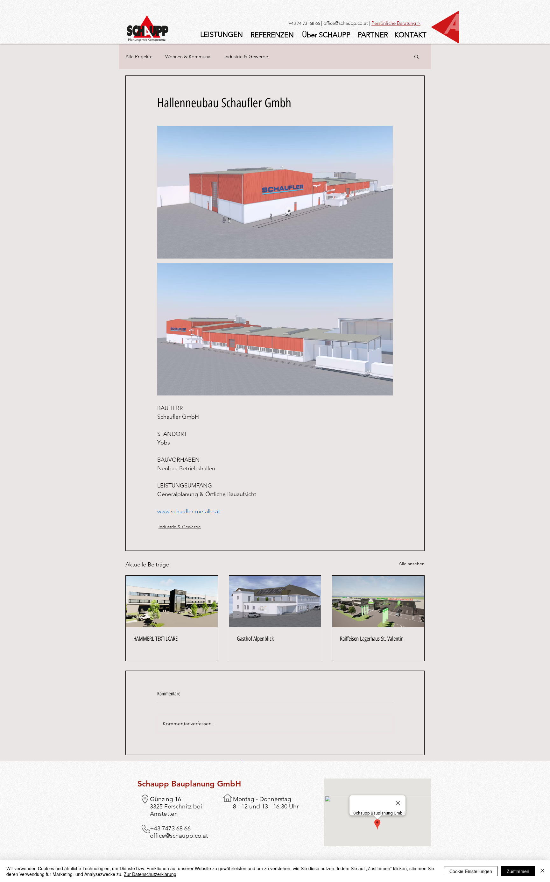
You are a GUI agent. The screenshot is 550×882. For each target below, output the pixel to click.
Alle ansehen (412, 563)
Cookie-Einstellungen (470, 871)
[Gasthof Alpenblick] (275, 601)
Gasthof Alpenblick (255, 638)
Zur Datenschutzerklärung (150, 874)
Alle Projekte (138, 56)
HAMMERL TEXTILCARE (155, 638)
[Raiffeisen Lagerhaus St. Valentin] (378, 601)
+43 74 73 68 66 (304, 23)
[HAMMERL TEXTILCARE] (172, 601)
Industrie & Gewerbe (246, 56)
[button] (416, 56)
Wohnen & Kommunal (188, 56)
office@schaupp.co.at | (347, 23)
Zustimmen (518, 871)
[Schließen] (542, 871)
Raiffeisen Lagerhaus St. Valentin (372, 638)
